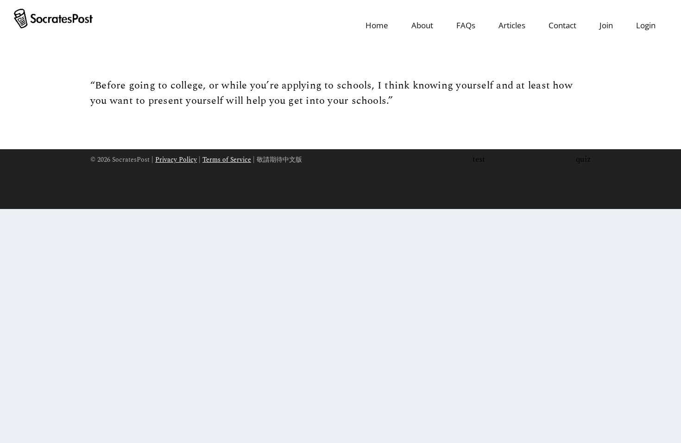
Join (606, 25)
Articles (511, 25)
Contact (562, 25)
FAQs (465, 25)
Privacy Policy (176, 160)
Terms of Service (226, 160)
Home (377, 25)
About (422, 25)
